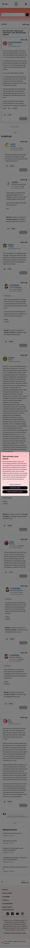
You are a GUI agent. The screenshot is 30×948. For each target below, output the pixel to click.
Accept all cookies (15, 488)
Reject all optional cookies (15, 492)
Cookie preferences (15, 484)
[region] (15, 474)
